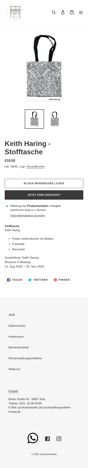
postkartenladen (48, 454)
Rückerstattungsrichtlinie (25, 358)
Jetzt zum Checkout (44, 194)
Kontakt (13, 391)
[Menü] (80, 12)
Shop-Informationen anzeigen (27, 215)
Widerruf (14, 369)
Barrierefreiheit (19, 347)
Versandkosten (35, 166)
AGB (12, 314)
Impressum (16, 336)
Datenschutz (17, 325)
